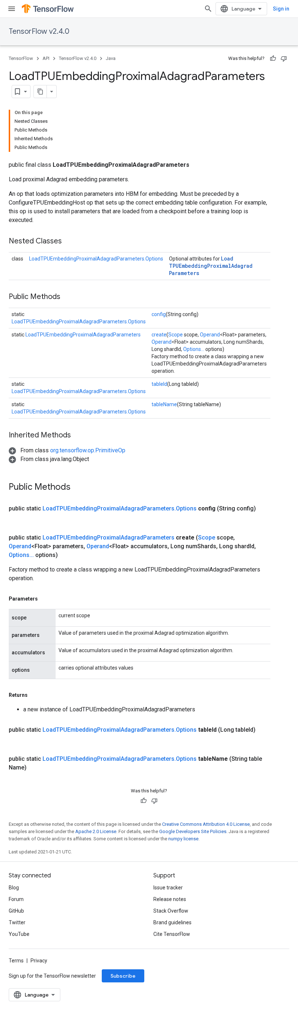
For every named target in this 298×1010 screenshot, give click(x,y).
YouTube (19, 934)
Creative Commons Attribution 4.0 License (206, 824)
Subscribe (123, 976)
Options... (193, 349)
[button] (67, 450)
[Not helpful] (283, 58)
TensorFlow (21, 58)
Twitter (17, 922)
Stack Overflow (170, 911)
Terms (16, 960)
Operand (210, 335)
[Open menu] (11, 8)
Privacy (39, 960)
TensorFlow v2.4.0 (39, 31)
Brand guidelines (172, 922)
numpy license (183, 838)
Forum (16, 899)
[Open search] (208, 8)
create (159, 335)
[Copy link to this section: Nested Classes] (69, 241)
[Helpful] (272, 58)
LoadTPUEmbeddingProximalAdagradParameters (211, 265)
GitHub (16, 911)
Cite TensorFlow (171, 934)
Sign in (281, 9)
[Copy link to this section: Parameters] (45, 598)
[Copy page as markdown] (40, 91)
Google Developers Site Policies (192, 831)
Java (111, 58)
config (159, 314)
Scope (175, 335)
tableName (164, 404)
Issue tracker (168, 887)
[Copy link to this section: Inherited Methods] (78, 435)
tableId (159, 384)
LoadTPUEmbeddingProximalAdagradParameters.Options (96, 259)
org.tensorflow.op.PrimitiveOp (87, 450)
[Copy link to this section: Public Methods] (67, 297)
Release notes (169, 899)
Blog (14, 887)
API (46, 58)
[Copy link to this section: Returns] (35, 695)
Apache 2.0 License (95, 831)
